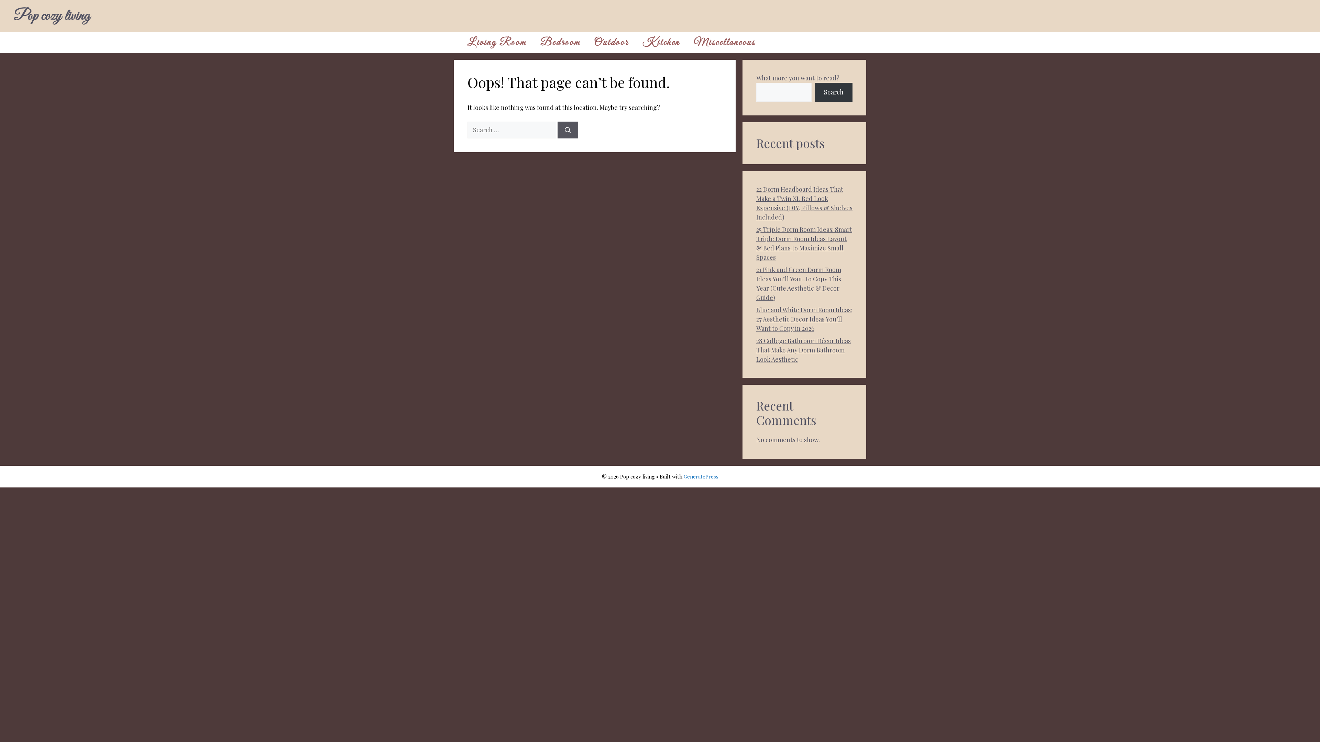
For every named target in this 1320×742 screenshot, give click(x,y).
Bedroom (560, 42)
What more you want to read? (797, 78)
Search (834, 92)
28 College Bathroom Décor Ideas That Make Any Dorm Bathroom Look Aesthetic (803, 350)
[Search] (568, 130)
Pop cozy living (52, 16)
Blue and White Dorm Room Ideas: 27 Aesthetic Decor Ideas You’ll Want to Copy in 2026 (804, 319)
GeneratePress (701, 476)
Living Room (497, 42)
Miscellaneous (725, 42)
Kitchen (661, 42)
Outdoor (611, 42)
